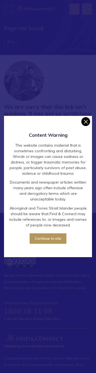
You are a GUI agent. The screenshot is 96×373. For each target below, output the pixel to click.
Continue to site (48, 238)
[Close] (85, 121)
